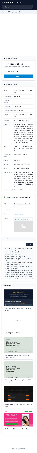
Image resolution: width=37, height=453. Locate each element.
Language (19, 2)
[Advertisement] (18, 36)
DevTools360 (7, 2)
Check (18, 76)
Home (3, 12)
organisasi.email (19, 214)
